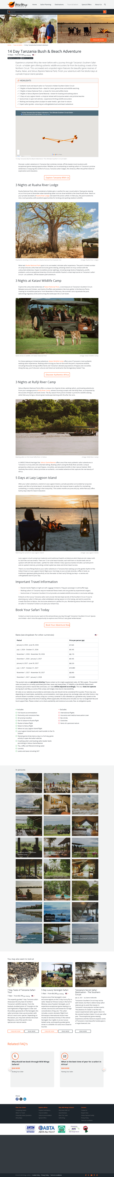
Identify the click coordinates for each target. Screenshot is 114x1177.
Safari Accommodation (45, 1115)
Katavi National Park (52, 287)
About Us (98, 4)
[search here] (104, 4)
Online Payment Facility (87, 1115)
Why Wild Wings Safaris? (66, 1107)
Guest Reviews (63, 1113)
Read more (31, 1031)
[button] (34, 55)
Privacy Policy (85, 1118)
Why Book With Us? (64, 1110)
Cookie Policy (36, 1175)
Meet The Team (63, 1115)
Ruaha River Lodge (42, 196)
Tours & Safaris (72, 4)
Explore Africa (43, 1107)
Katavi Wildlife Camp (56, 361)
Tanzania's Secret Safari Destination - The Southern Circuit (87, 992)
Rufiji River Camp (44, 390)
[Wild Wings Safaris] (18, 4)
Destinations (59, 4)
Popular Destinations (44, 1110)
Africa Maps (19, 1118)
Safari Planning (45, 4)
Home (34, 4)
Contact (83, 1107)
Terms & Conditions (87, 1120)
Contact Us (84, 1110)
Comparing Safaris (21, 1110)
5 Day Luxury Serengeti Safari (54, 990)
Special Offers (86, 4)
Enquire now (98, 40)
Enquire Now (84, 1113)
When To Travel (20, 1113)
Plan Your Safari (21, 1107)
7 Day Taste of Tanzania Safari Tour (21, 991)
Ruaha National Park (33, 265)
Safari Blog (62, 1118)
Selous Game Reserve (48, 462)
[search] (104, 11)
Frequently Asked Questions (24, 1115)
